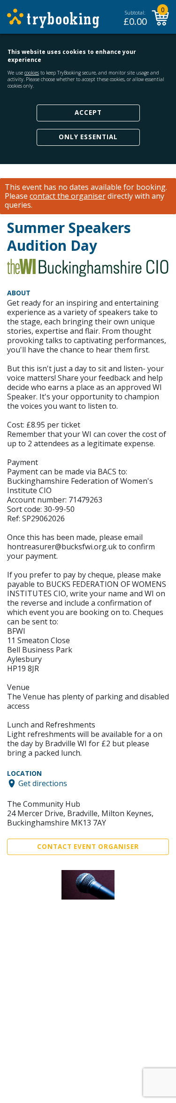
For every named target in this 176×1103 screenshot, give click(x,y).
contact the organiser (68, 196)
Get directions (42, 783)
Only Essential (88, 137)
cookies (31, 72)
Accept (88, 112)
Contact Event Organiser (88, 846)
